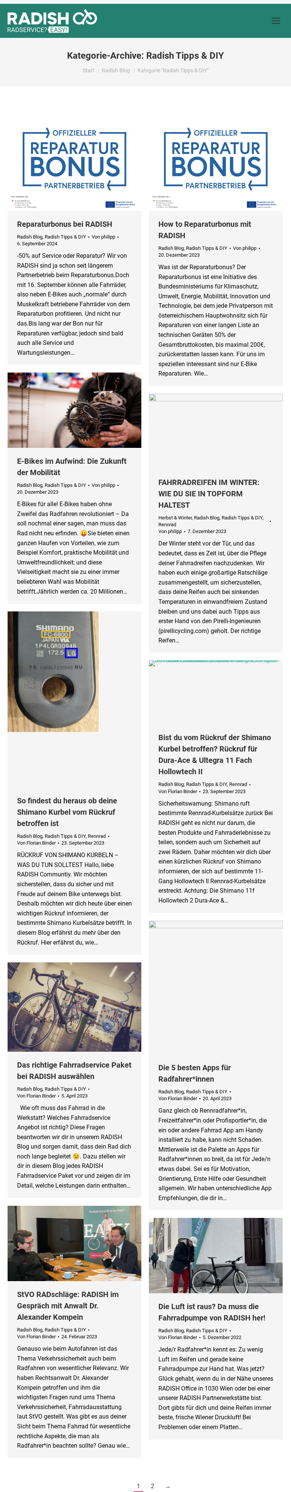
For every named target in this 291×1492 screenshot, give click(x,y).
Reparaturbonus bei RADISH (64, 224)
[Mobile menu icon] (275, 20)
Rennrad (167, 524)
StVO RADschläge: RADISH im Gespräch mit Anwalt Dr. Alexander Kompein (68, 1306)
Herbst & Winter (175, 518)
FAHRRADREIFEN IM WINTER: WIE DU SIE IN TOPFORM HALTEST (209, 494)
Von (103, 237)
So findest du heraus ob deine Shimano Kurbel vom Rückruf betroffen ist (67, 812)
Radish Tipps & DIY (65, 237)
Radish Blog (29, 237)
